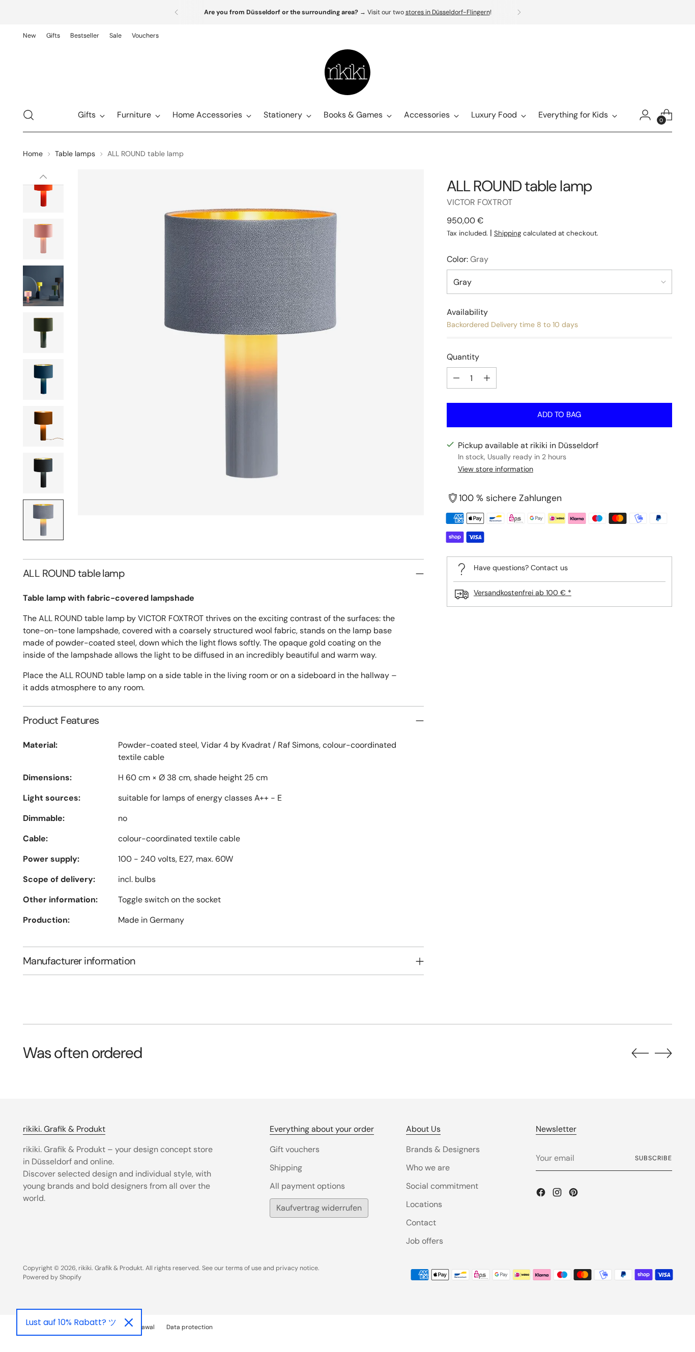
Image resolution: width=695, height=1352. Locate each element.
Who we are (428, 1167)
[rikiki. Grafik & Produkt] (347, 72)
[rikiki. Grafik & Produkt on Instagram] (558, 1194)
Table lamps (75, 153)
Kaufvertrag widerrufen (319, 1207)
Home (33, 153)
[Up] (43, 177)
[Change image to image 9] (43, 286)
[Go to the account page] (645, 115)
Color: (467, 259)
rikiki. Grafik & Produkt (110, 1268)
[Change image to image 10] (43, 332)
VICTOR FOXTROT (479, 202)
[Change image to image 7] (43, 192)
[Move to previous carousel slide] (640, 1053)
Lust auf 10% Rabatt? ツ (71, 1322)
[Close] (129, 1322)
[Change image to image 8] (43, 239)
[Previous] (176, 12)
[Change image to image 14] (43, 519)
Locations (424, 1204)
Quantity (463, 356)
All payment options (307, 1186)
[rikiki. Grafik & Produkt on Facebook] (542, 1194)
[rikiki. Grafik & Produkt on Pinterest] (574, 1194)
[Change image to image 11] (43, 379)
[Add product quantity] (487, 378)
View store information (495, 469)
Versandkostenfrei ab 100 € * (522, 592)
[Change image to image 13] (43, 473)
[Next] (519, 12)
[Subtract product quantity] (456, 378)
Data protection (189, 1327)
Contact (421, 1222)
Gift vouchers (295, 1149)
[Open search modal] (28, 115)
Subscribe (653, 1158)
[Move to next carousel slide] (663, 1053)
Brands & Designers (443, 1149)
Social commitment (442, 1186)
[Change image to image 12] (43, 426)
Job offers (424, 1241)
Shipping (507, 233)
